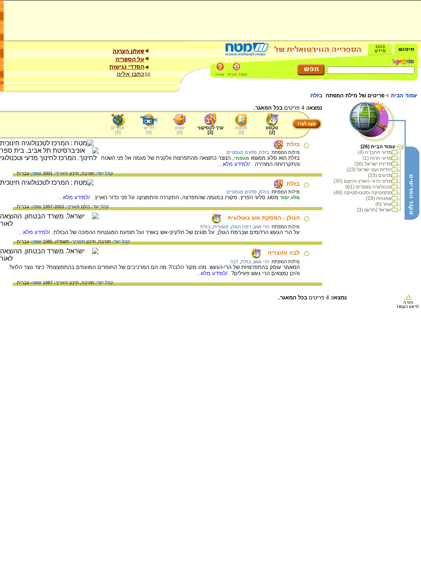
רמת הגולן (241, 226)
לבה (234, 261)
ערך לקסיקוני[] (210, 130)
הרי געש (261, 226)
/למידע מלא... (235, 164)
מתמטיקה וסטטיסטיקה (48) (362, 192)
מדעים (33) (380, 175)
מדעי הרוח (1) (377, 158)
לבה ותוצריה (284, 252)
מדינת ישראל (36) (373, 164)
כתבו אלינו (130, 74)
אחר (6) (383, 204)
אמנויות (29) (379, 198)
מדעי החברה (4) (375, 152)
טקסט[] (272, 130)
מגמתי (241, 158)
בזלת (293, 144)
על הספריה (130, 59)
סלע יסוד (290, 197)
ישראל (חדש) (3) (374, 210)
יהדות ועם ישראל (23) (369, 169)
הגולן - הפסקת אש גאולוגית (264, 217)
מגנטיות (221, 226)
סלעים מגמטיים (242, 152)
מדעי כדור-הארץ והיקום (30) (362, 181)
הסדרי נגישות (126, 66)
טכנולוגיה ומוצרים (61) (368, 187)
